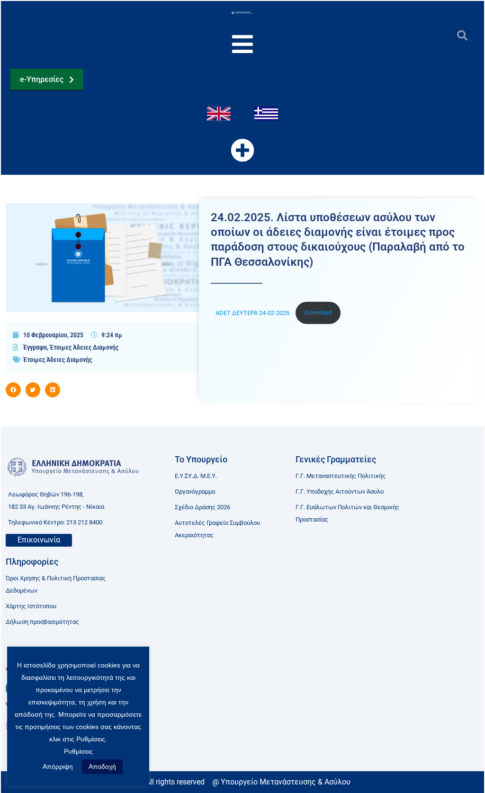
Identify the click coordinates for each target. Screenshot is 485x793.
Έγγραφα (35, 347)
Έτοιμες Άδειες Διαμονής (84, 347)
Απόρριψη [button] (58, 766)
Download (318, 312)
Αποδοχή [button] (102, 766)
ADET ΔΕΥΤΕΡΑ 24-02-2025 (253, 312)
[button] (462, 35)
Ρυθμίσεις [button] (78, 751)
